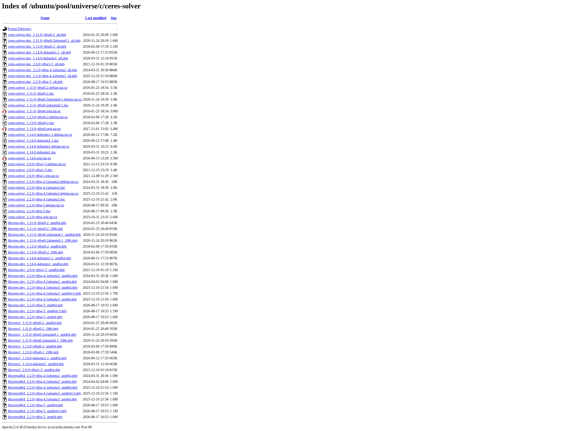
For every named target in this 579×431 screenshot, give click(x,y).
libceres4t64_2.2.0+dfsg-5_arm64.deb (35, 417)
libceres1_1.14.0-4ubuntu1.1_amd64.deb (37, 358)
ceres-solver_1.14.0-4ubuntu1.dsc (32, 152)
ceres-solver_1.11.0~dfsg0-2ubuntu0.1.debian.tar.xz (45, 99)
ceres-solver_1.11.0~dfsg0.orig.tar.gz (34, 111)
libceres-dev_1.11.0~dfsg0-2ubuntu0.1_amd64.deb (44, 235)
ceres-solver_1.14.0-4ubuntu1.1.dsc (33, 140)
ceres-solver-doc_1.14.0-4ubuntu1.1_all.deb (39, 52)
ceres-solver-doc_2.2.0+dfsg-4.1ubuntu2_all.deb (42, 70)
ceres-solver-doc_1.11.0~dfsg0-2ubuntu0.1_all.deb (44, 41)
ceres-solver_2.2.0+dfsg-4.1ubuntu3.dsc (36, 199)
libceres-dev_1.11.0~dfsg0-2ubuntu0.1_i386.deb (42, 240)
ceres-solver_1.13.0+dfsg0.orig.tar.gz (34, 129)
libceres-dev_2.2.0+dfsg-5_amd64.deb (35, 305)
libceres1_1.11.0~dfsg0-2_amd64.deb (35, 323)
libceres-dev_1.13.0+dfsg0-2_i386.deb (35, 252)
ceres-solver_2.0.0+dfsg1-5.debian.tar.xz (37, 164)
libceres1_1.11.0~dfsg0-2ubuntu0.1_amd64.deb (42, 334)
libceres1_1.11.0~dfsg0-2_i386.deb (33, 329)
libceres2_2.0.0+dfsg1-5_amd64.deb (34, 370)
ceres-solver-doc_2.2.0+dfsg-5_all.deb (35, 82)
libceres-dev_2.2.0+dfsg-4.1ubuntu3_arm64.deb (42, 299)
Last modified (95, 18)
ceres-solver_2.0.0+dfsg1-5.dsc (30, 170)
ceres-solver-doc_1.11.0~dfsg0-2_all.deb (37, 35)
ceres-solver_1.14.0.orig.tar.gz (29, 158)
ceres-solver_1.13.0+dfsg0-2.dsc (31, 123)
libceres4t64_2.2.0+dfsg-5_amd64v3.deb (37, 411)
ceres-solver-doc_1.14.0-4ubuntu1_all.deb (38, 58)
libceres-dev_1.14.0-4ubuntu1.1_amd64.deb (39, 258)
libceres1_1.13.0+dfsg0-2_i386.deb (33, 352)
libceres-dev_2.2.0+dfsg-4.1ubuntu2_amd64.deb (42, 276)
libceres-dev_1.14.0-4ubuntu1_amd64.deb (38, 264)
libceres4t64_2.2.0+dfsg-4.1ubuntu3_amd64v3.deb (44, 393)
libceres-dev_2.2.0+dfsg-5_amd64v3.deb (37, 311)
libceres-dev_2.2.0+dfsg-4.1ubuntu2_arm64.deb (42, 282)
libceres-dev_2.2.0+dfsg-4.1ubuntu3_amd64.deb (42, 287)
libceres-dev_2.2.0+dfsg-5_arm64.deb (35, 317)
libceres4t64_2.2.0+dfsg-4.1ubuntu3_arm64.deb (42, 399)
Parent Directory (19, 29)
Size (114, 18)
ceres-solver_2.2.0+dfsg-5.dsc (29, 211)
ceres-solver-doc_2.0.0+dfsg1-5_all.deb (36, 64)
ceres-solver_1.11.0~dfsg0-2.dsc (31, 93)
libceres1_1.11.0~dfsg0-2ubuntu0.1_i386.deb (40, 340)
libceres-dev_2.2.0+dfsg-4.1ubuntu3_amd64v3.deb (44, 293)
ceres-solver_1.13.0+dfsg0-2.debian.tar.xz (38, 117)
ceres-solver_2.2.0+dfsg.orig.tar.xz (32, 217)
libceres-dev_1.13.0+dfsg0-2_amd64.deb (37, 246)
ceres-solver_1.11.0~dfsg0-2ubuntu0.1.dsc (38, 105)
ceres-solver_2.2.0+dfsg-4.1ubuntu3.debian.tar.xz (43, 193)
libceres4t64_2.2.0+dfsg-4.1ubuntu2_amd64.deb (42, 376)
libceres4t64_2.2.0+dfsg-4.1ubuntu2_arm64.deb (42, 382)
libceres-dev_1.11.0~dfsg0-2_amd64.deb (37, 223)
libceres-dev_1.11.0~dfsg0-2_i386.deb (35, 229)
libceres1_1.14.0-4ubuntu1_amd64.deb (36, 364)
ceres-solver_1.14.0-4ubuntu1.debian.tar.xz (38, 146)
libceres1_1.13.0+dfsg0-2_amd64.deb (35, 346)
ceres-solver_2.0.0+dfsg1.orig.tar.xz (33, 176)
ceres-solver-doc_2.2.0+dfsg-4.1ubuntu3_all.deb (42, 76)
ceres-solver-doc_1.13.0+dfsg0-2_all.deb (37, 46)
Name (45, 18)
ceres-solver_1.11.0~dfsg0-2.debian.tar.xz (37, 88)
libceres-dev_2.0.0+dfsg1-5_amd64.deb (36, 270)
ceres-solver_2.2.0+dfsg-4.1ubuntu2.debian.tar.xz (43, 182)
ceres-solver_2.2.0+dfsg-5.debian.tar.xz (36, 205)
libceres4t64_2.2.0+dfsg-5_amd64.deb (35, 405)
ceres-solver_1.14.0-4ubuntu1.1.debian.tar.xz (40, 135)
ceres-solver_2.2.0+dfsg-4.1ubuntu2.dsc (36, 187)
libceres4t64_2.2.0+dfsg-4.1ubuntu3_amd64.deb (42, 387)
